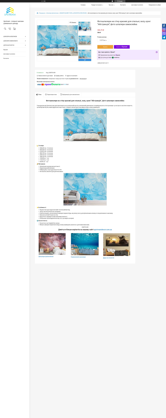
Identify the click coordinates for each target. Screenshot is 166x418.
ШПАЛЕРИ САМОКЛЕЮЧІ (10, 41)
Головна (83, 5)
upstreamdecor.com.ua (103, 230)
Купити (105, 47)
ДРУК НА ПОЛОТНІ (8, 45)
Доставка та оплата (9, 54)
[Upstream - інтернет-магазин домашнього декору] (14, 11)
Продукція (42, 13)
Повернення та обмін (155, 5)
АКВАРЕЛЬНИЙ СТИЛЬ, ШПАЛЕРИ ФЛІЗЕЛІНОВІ (73, 13)
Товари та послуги (96, 5)
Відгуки (5, 49)
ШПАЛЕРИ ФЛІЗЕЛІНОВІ (10, 36)
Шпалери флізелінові (52, 13)
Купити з (118, 47)
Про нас (111, 5)
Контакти (6, 58)
